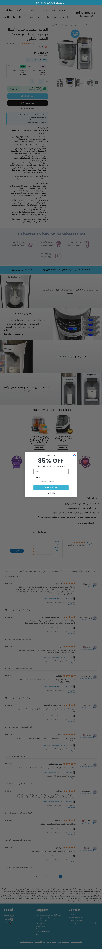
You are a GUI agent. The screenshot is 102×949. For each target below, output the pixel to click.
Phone (37, 477)
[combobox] (37, 481)
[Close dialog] (74, 454)
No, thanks (51, 493)
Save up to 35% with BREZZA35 (51, 2)
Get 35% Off (51, 487)
